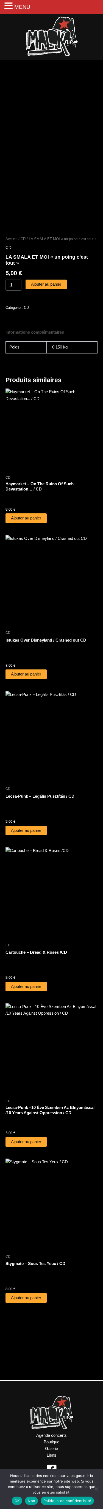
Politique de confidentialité (67, 1501)
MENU (22, 7)
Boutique (51, 1442)
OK (17, 1501)
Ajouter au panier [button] (26, 518)
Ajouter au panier (46, 284)
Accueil (11, 239)
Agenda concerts (51, 1435)
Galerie (51, 1448)
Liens (51, 1455)
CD (23, 239)
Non (31, 1501)
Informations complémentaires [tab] (34, 332)
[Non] (96, 1489)
